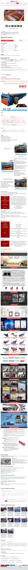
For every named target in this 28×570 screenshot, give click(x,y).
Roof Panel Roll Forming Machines (11, 543)
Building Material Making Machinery (17, 5)
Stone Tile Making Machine (12, 553)
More (1, 563)
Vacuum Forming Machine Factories (5, 558)
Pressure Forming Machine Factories (15, 558)
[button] (1, 1)
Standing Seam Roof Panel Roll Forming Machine (7, 478)
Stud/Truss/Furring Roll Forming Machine (5, 544)
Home (1, 5)
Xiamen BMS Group (4, 34)
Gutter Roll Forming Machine (10, 545)
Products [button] (7, 3)
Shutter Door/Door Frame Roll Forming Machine (6, 545)
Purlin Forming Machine (3, 543)
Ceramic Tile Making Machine (20, 553)
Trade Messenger (12, 565)
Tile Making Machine (23, 5)
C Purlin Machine (7, 479)
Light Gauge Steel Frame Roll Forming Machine (17, 544)
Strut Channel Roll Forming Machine (10, 477)
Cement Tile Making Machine (4, 553)
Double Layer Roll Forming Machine (17, 543)
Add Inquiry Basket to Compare (14, 28)
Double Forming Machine (4, 562)
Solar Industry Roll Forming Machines (17, 545)
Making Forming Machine (12, 560)
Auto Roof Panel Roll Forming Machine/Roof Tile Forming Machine (17, 525)
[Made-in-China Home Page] (14, 1)
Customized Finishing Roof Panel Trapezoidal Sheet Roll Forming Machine (24, 514)
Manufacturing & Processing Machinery (7, 5)
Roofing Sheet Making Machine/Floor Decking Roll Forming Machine (10, 514)
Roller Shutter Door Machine (21, 476)
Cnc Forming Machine (19, 560)
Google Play (7, 565)
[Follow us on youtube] (25, 565)
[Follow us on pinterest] (26, 565)
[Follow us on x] (23, 565)
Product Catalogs (11, 541)
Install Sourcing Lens (4, 566)
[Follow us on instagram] (24, 565)
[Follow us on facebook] (22, 565)
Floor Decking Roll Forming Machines (24, 543)
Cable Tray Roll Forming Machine (17, 478)
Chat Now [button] (21, 40)
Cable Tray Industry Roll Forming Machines (24, 545)
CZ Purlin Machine (7, 476)
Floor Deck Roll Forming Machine (14, 476)
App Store (2, 565)
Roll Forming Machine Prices (11, 562)
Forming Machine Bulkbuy (19, 562)
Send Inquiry (7, 40)
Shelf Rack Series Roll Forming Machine (11, 544)
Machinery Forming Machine (4, 560)
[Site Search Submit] (17, 3)
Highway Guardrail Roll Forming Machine (19, 477)
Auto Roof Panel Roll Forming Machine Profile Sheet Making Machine (3, 525)
